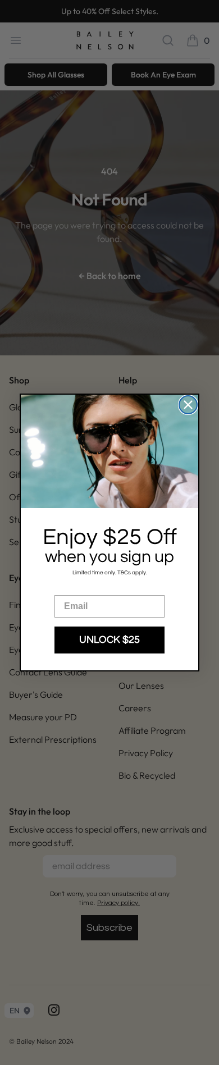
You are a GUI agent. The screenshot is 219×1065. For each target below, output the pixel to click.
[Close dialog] (188, 405)
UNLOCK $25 (109, 639)
